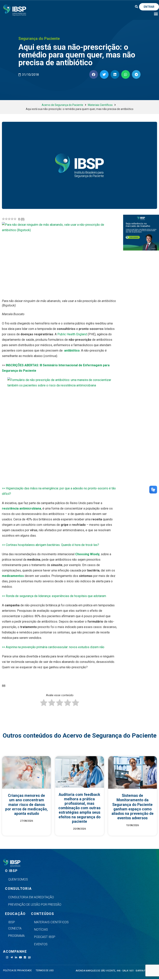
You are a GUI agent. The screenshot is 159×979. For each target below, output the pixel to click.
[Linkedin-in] (16, 957)
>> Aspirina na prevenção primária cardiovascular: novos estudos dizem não (53, 647)
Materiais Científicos (100, 104)
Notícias (41, 929)
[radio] (43, 703)
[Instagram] (7, 957)
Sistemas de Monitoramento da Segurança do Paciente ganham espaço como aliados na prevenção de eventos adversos (132, 806)
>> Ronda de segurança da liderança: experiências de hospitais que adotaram (54, 596)
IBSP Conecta (15, 925)
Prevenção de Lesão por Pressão (34, 904)
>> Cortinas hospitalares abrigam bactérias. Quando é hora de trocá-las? (50, 545)
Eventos (41, 944)
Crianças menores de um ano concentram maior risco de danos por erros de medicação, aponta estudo (26, 804)
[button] (136, 6)
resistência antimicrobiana (21, 508)
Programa (16, 936)
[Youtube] (20, 957)
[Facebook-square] (25, 957)
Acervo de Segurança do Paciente (62, 104)
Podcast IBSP (44, 937)
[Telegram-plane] (11, 957)
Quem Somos (18, 879)
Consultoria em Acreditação (31, 897)
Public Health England (72, 334)
